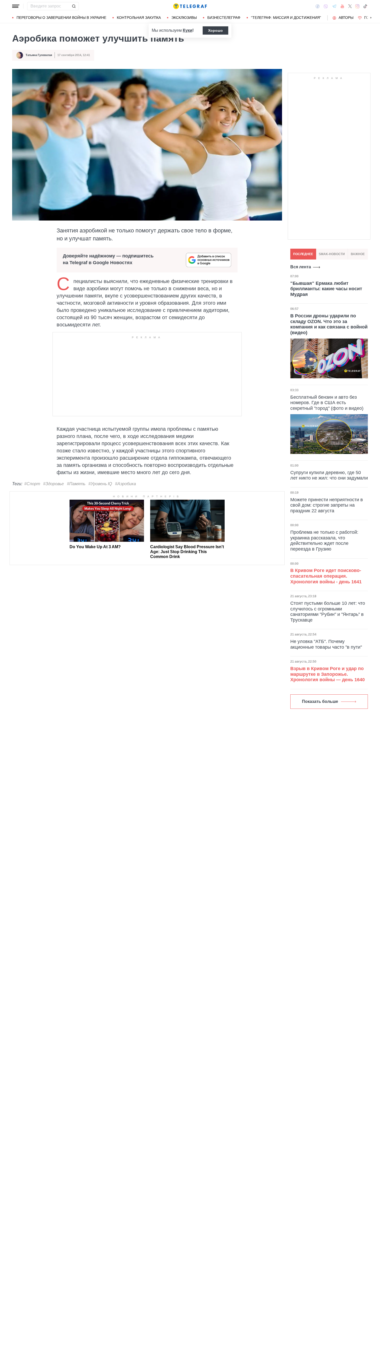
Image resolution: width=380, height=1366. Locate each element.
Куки (187, 30)
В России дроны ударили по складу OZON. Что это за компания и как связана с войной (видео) (329, 324)
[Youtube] (342, 6)
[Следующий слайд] (371, 18)
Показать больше (320, 701)
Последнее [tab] (303, 254)
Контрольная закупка (139, 17)
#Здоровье (53, 484)
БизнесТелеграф (223, 17)
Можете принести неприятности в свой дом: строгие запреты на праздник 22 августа (326, 505)
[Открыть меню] (15, 6)
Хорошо (215, 30)
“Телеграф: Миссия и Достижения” (286, 17)
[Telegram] (334, 6)
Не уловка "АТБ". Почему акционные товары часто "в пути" (326, 644)
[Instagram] (357, 6)
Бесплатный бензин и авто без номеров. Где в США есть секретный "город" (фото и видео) (326, 402)
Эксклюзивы (184, 17)
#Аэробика (125, 484)
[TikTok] (365, 6)
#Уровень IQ (100, 484)
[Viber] (325, 6)
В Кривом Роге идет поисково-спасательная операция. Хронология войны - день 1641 (326, 576)
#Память (76, 484)
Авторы (346, 17)
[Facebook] (317, 6)
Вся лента (300, 267)
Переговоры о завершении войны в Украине (61, 17)
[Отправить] (74, 6)
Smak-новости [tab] (332, 254)
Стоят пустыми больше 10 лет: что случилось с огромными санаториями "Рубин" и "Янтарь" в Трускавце (327, 612)
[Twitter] (350, 6)
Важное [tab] (358, 254)
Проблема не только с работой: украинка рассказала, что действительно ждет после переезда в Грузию (324, 541)
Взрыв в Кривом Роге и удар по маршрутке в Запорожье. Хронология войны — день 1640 (327, 674)
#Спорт (32, 484)
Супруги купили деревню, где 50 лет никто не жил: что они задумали (329, 475)
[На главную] (190, 6)
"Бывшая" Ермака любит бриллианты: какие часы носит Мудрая (326, 288)
